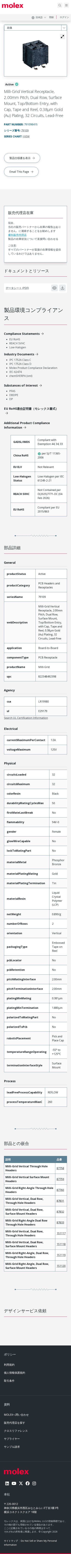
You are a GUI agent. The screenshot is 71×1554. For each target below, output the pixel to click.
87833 (60, 1222)
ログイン (64, 17)
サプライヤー (12, 1439)
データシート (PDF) (17, 288)
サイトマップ (11, 1540)
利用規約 (9, 1364)
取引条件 (9, 1381)
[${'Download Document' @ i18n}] (62, 288)
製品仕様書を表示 (20, 158)
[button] (62, 36)
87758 (60, 1168)
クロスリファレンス (16, 1431)
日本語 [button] (39, 17)
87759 (60, 1179)
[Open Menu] (66, 5)
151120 (61, 1266)
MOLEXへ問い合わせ (16, 1415)
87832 (60, 1212)
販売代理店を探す (14, 1423)
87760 (60, 1190)
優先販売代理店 (17, 235)
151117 (61, 1233)
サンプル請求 (12, 1447)
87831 (60, 1201)
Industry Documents (19, 354)
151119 (61, 1255)
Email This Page (19, 172)
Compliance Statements (22, 334)
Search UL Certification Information (26, 718)
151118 (61, 1244)
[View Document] (54, 288)
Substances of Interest (21, 385)
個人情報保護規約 (14, 1372)
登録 (51, 17)
